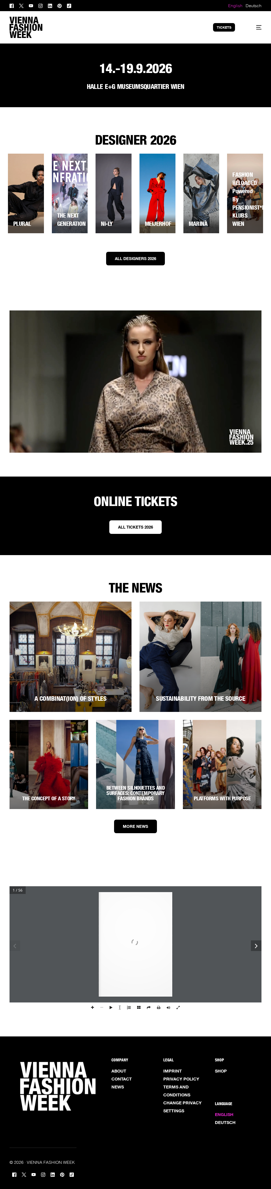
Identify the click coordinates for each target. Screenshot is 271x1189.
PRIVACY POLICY (181, 1079)
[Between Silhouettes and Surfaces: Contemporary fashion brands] (135, 764)
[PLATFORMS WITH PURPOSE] (222, 764)
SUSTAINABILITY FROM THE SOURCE (200, 698)
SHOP (221, 1071)
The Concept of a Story (48, 798)
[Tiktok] (69, 5)
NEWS (117, 1086)
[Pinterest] (59, 5)
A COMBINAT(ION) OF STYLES (70, 698)
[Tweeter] (21, 5)
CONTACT (121, 1079)
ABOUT (118, 1071)
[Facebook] (13, 5)
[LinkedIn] (50, 5)
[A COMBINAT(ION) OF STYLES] (71, 657)
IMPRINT (172, 1071)
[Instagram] (40, 5)
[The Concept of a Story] (49, 764)
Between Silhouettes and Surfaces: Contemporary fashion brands (135, 793)
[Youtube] (31, 5)
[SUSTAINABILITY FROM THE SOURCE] (200, 657)
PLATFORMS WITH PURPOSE (222, 798)
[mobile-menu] (254, 27)
